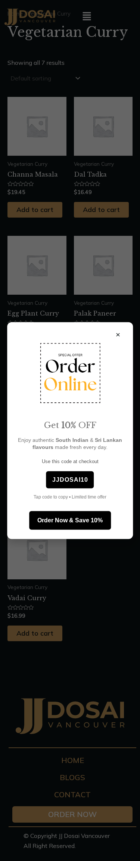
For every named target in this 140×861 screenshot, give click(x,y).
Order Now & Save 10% (70, 520)
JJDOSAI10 (70, 479)
